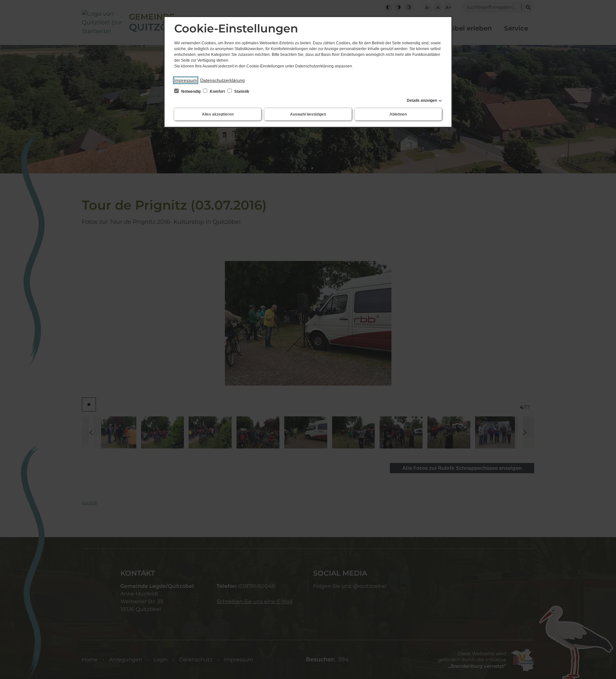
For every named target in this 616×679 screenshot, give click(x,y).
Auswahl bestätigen (308, 114)
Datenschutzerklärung (222, 80)
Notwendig (190, 91)
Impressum (185, 80)
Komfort (217, 91)
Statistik (241, 91)
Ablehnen (398, 114)
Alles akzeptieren (218, 114)
